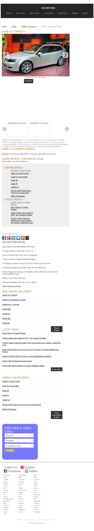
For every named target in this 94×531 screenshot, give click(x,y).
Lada (20, 494)
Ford (35, 486)
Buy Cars (20, 13)
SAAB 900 (6, 318)
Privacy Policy (30, 519)
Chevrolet (21, 479)
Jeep (35, 492)
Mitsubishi (6, 501)
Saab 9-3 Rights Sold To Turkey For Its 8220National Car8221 (26, 356)
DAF (35, 481)
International (22, 490)
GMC (4, 488)
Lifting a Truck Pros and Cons (14, 278)
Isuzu (35, 490)
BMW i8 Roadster (18, 196)
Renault (5, 507)
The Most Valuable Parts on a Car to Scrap (19, 282)
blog (85, 13)
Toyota (21, 512)
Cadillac (5, 479)
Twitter (33, 471)
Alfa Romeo (6, 475)
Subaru (36, 509)
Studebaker (22, 509)
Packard (21, 503)
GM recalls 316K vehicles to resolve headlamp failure (23, 366)
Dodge (36, 484)
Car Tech (62, 13)
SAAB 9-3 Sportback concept (14, 300)
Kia (4, 494)
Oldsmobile (37, 501)
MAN (20, 497)
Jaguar (21, 492)
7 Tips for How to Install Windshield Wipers (19, 259)
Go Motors (48, 8)
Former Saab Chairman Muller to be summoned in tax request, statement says (22, 220)
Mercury (21, 499)
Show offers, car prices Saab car (15, 161)
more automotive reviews (56, 415)
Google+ (29, 467)
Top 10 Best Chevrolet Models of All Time (18, 247)
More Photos (56, 329)
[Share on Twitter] (18, 238)
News (9, 13)
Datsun (21, 484)
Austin (5, 477)
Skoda (5, 509)
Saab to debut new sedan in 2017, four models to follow (22, 214)
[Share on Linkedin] (13, 238)
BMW (20, 477)
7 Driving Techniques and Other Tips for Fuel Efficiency (24, 268)
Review (28, 81)
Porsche (36, 505)
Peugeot (36, 503)
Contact (20, 519)
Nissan (21, 501)
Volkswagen (37, 512)
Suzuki (5, 512)
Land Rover (37, 494)
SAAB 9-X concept (9, 295)
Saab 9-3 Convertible (19, 177)
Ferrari (5, 486)
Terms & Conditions (43, 519)
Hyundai (5, 490)
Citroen (5, 481)
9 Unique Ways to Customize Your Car (17, 251)
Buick (35, 477)
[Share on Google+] (9, 238)
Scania (36, 507)
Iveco (5, 492)
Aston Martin (22, 475)
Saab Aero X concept (10, 304)
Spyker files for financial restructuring (17, 361)
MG (35, 499)
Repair (75, 13)
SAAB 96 (6, 323)
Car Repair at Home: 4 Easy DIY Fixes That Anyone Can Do (26, 263)
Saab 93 (14, 184)
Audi (35, 475)
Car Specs (49, 13)
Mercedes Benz (8, 499)
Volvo (4, 514)
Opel (4, 503)
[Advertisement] (39, 101)
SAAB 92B (6, 309)
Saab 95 (14, 180)
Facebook (14, 471)
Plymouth (6, 505)
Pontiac (21, 505)
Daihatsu (6, 484)
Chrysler (36, 479)
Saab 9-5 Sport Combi (20, 173)
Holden (21, 488)
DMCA (54, 519)
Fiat (20, 486)
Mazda (36, 497)
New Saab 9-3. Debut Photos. (19, 208)
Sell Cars (34, 13)
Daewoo (21, 481)
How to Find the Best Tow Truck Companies (19, 255)
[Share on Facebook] (4, 238)
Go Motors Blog (13, 242)
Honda (36, 488)
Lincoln (5, 497)
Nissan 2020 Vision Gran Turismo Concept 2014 (21, 192)
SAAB (20, 507)
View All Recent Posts (11, 286)
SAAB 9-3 (15, 187)
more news (56, 369)
